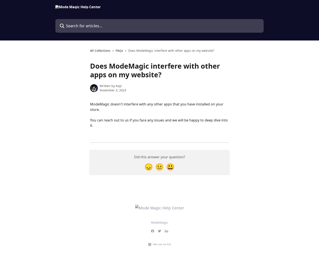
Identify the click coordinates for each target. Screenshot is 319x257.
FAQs (119, 50)
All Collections (100, 50)
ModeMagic (159, 222)
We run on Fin (162, 244)
